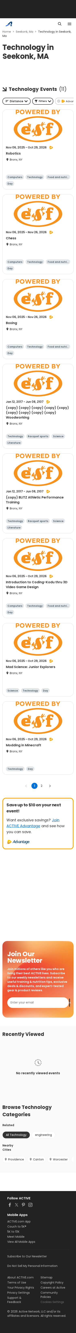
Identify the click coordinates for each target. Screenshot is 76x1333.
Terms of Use (16, 1282)
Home (6, 32)
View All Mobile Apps (21, 1242)
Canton (38, 1159)
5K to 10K (13, 1232)
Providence (16, 1159)
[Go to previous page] (26, 786)
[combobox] (16, 101)
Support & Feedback (14, 1300)
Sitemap (46, 1277)
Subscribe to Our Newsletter (27, 1256)
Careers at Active (53, 1288)
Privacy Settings (18, 1293)
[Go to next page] (50, 786)
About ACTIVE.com (20, 1277)
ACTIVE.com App (19, 1221)
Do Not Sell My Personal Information (32, 1266)
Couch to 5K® (16, 1227)
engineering (43, 1135)
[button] (42, 101)
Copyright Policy (52, 1282)
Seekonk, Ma (24, 32)
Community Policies (49, 1295)
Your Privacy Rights (20, 1288)
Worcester (60, 1159)
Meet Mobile (16, 1237)
